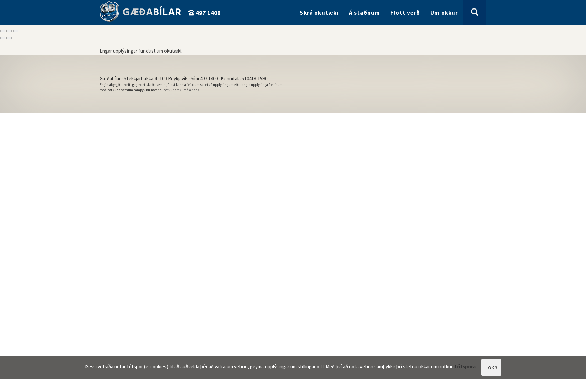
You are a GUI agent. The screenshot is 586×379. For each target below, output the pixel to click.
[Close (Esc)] (2, 31)
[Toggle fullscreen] (9, 31)
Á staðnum (364, 12)
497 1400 (207, 13)
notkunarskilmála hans (181, 90)
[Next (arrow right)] (9, 38)
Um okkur (444, 12)
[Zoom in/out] (15, 31)
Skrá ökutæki (319, 12)
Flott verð (405, 12)
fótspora (465, 366)
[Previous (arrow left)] (2, 38)
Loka (491, 367)
